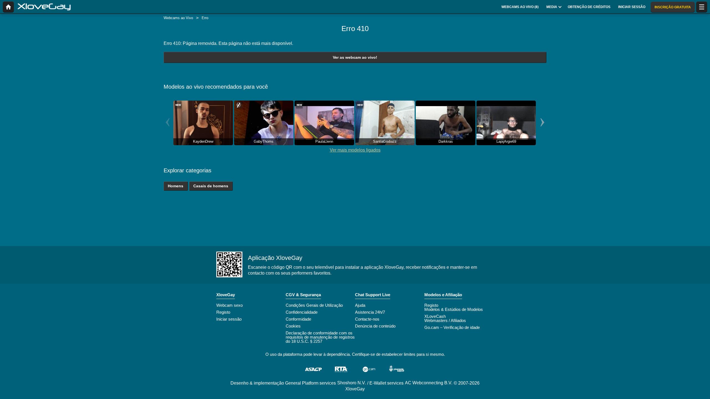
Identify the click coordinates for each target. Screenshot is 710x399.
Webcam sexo (229, 305)
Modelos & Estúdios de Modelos (453, 309)
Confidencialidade (302, 312)
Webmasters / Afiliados (445, 320)
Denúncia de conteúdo (375, 326)
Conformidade (298, 319)
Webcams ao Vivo (178, 18)
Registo (223, 312)
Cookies (293, 326)
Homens (175, 186)
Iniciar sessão (229, 319)
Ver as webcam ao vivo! (355, 57)
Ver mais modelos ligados (355, 150)
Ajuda (360, 305)
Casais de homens (210, 186)
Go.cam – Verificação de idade (452, 327)
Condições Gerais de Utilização (314, 305)
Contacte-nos (367, 319)
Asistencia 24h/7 (370, 312)
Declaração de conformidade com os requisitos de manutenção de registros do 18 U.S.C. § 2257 (320, 337)
